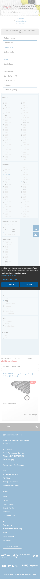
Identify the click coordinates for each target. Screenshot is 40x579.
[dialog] (20, 289)
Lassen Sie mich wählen (9, 279)
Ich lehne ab (10, 284)
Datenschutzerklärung (8, 275)
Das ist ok (29, 284)
